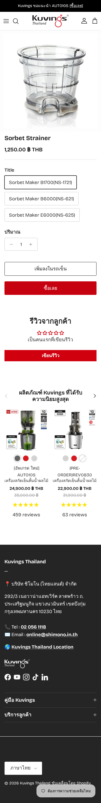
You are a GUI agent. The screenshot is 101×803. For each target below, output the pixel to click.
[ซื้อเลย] (76, 5)
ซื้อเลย (50, 288)
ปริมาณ (12, 232)
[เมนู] (6, 21)
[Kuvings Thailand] (50, 21)
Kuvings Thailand (35, 783)
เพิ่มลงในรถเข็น (51, 269)
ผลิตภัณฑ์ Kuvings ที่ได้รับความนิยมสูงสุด (50, 395)
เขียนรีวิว (50, 355)
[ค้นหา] (18, 21)
